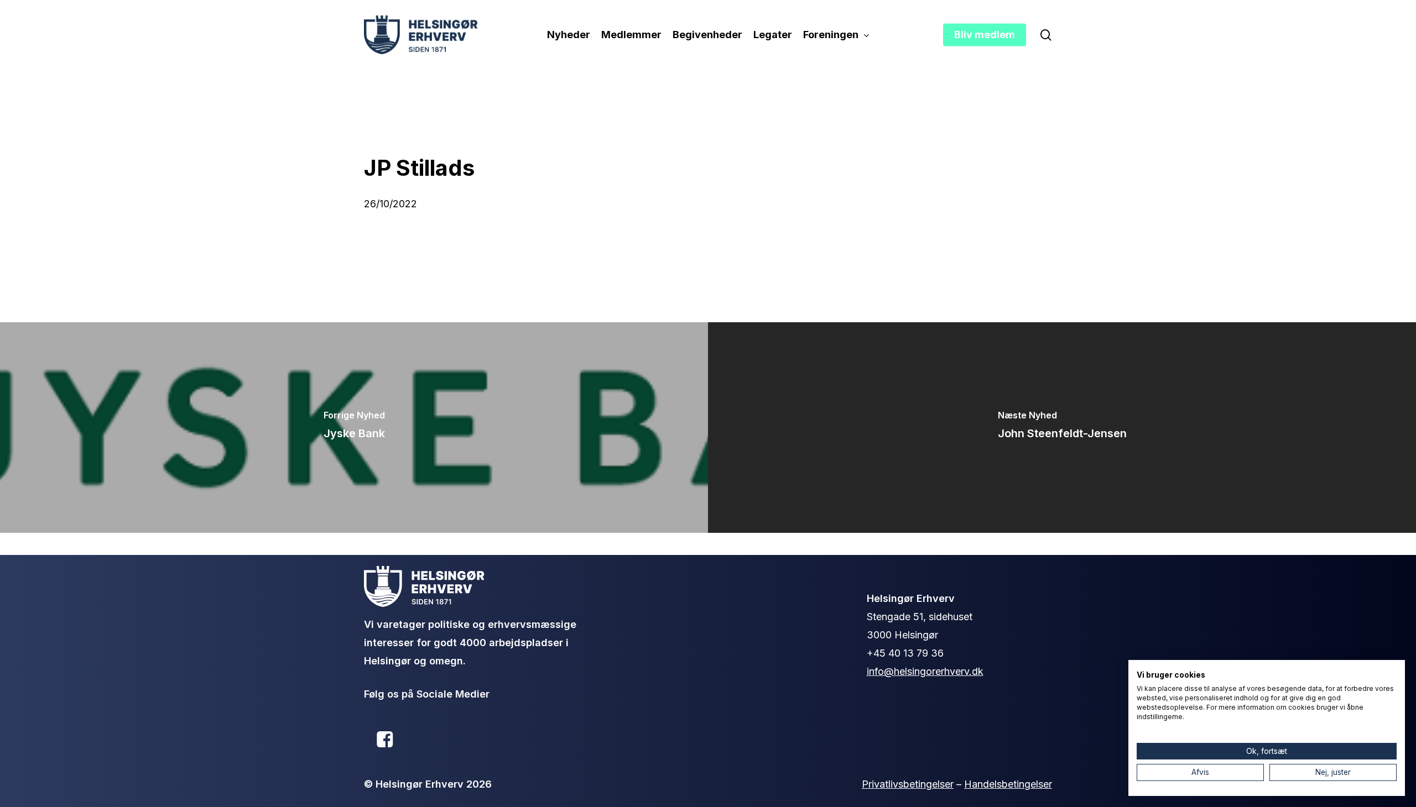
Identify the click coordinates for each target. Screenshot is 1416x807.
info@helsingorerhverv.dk (925, 671)
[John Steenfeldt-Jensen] (1062, 427)
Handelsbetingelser (1008, 784)
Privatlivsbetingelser (908, 784)
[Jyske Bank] (354, 427)
